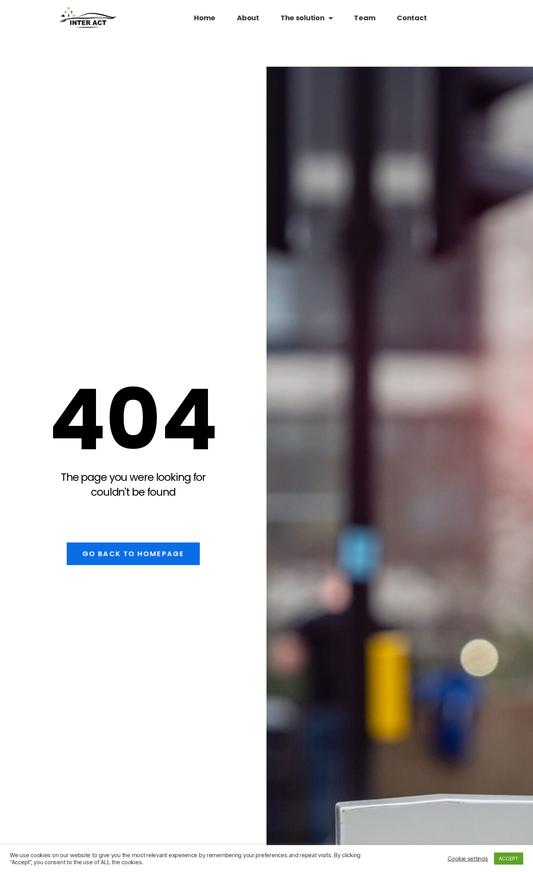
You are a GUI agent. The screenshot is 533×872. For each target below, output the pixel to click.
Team (364, 18)
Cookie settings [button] (468, 858)
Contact (411, 18)
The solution (303, 18)
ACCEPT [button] (509, 858)
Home (204, 18)
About (248, 18)
